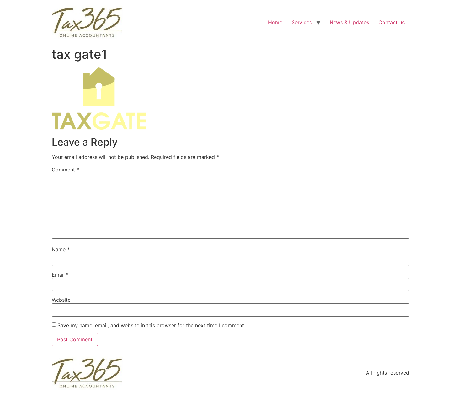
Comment (65, 169)
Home (275, 22)
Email (60, 274)
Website (61, 299)
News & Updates (349, 22)
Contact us (392, 22)
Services (302, 22)
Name (61, 249)
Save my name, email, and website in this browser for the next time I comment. (151, 325)
